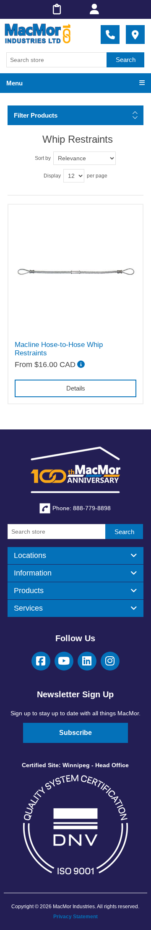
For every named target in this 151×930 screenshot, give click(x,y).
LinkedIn (87, 661)
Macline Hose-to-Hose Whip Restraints (59, 349)
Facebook (40, 661)
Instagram (110, 661)
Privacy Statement (75, 917)
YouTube (64, 661)
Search (125, 59)
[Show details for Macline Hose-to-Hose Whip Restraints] (75, 271)
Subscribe (75, 732)
